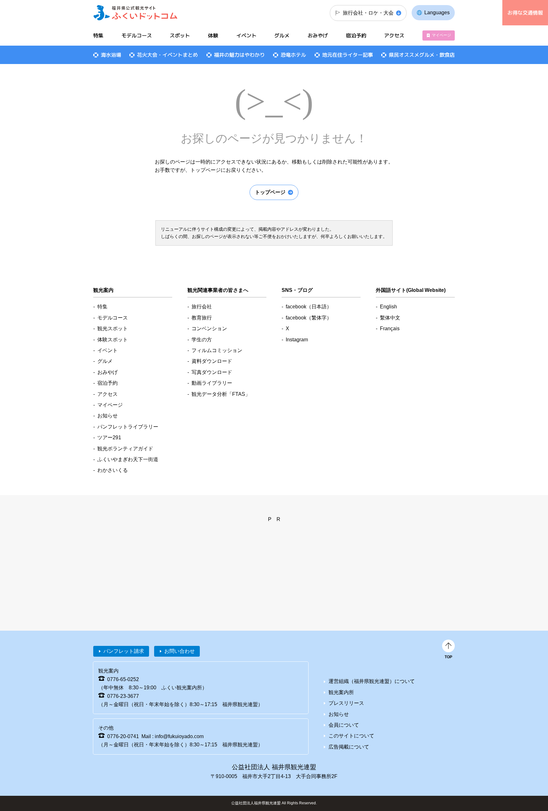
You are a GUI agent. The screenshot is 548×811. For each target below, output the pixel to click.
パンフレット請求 (123, 651)
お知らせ (107, 415)
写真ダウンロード (212, 372)
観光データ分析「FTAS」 (221, 394)
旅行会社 (202, 306)
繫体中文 (390, 317)
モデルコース (136, 35)
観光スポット (112, 328)
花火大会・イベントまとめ (167, 54)
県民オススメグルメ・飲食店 (422, 54)
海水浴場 (111, 54)
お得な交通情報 (525, 12)
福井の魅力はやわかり (239, 54)
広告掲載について (349, 747)
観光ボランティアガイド (125, 448)
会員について (344, 725)
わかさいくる (112, 470)
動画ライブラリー (212, 383)
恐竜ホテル (293, 54)
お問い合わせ (179, 651)
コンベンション (209, 328)
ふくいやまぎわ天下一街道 (127, 459)
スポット (180, 35)
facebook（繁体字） (309, 317)
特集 (98, 35)
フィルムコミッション (217, 350)
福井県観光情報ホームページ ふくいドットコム (135, 12)
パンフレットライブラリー (127, 426)
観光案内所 (341, 692)
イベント (246, 35)
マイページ (441, 35)
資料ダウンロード (212, 361)
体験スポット (112, 339)
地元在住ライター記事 (347, 54)
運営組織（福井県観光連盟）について (372, 681)
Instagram (297, 339)
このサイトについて (351, 735)
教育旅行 (202, 317)
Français (390, 328)
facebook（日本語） (309, 306)
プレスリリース (346, 703)
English (388, 306)
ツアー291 (109, 437)
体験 (213, 35)
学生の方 (202, 339)
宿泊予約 (356, 35)
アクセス (394, 35)
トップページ (270, 192)
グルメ (282, 35)
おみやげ (318, 35)
